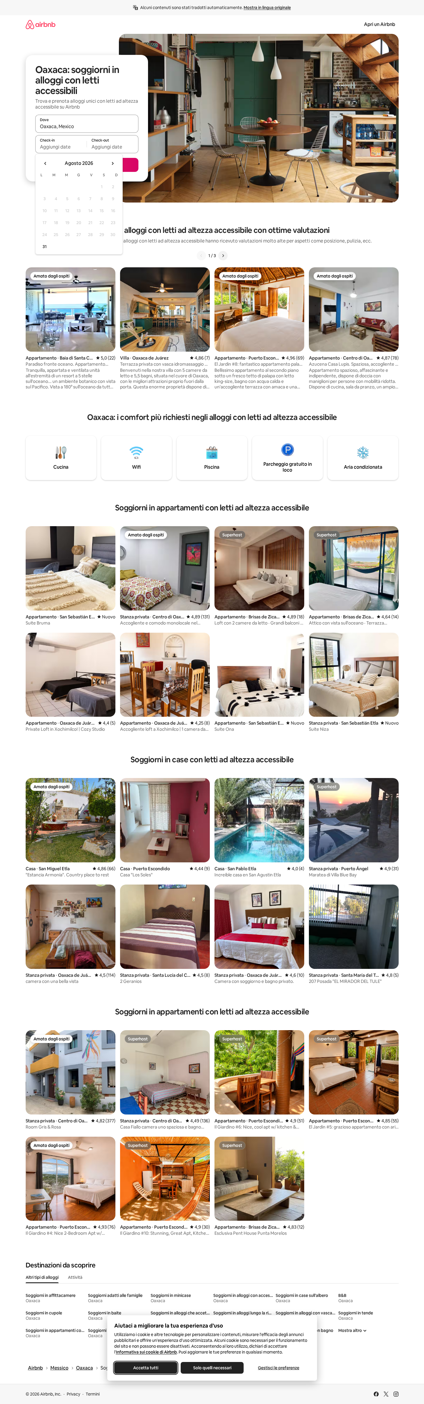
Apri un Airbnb (379, 24)
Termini (93, 1394)
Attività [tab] (75, 1277)
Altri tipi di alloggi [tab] (42, 1277)
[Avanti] (223, 255)
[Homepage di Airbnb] (40, 24)
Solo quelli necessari (212, 1367)
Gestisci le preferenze (278, 1367)
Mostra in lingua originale (267, 7)
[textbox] (61, 146)
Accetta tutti (145, 1367)
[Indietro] (201, 255)
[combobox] (87, 126)
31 (45, 246)
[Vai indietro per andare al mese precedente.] (45, 163)
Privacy (73, 1394)
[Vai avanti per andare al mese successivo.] (112, 163)
